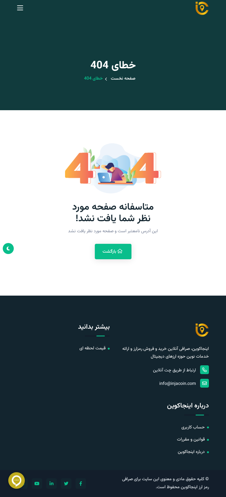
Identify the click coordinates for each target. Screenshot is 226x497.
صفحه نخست (123, 78)
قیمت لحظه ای (92, 348)
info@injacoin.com (177, 383)
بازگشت (110, 251)
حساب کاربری (193, 427)
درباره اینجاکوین (191, 452)
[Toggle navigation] (20, 8)
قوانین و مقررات (191, 439)
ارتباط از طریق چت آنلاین (174, 370)
